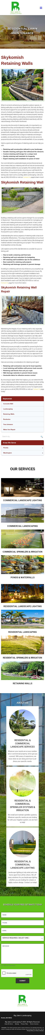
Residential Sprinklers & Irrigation (22, 657)
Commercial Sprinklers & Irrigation (22, 552)
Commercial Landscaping (22, 526)
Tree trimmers (8, 424)
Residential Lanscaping (22, 632)
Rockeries (6, 419)
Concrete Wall (8, 404)
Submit (22, 981)
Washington (7, 453)
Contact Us (27, 177)
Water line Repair (9, 429)
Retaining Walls (8, 414)
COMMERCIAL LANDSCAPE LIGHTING (22, 500)
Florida (5, 448)
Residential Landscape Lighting (22, 606)
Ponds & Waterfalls (23, 577)
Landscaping (8, 409)
